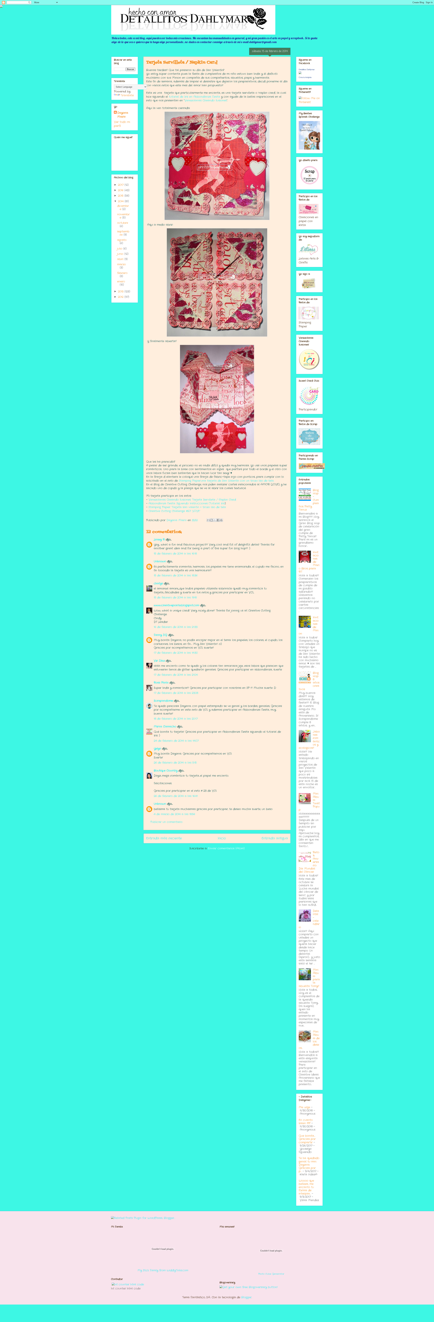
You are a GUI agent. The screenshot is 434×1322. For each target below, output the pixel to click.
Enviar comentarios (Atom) (226, 848)
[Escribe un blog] (211, 520)
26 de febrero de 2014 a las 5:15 (175, 763)
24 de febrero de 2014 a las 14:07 (176, 741)
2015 (121, 196)
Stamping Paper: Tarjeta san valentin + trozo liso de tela (187, 507)
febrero (122, 273)
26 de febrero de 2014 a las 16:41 (176, 796)
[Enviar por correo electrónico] (208, 520)
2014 (121, 201)
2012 (121, 297)
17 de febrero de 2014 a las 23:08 (176, 693)
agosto (121, 240)
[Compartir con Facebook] (218, 520)
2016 (121, 190)
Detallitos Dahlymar (307, 69)
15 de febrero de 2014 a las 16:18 (175, 554)
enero (121, 281)
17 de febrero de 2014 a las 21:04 (176, 675)
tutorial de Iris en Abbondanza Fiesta (194, 97)
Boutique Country (165, 771)
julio (120, 249)
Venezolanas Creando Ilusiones (205, 100)
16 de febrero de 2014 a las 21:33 (176, 627)
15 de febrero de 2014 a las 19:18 (175, 597)
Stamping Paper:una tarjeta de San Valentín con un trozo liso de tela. (226, 481)
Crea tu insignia (305, 77)
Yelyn (157, 749)
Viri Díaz (159, 661)
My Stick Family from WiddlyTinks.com (162, 1270)
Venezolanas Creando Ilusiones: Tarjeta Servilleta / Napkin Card (192, 500)
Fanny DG (160, 635)
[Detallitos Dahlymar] (300, 73)
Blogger (246, 1297)
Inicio (222, 838)
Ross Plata (161, 683)
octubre (122, 223)
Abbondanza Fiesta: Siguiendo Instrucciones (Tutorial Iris (187, 503)
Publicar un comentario (166, 822)
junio (120, 254)
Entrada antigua (275, 838)
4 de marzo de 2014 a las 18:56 (174, 814)
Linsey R (159, 539)
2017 (121, 185)
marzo (121, 264)
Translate (127, 95)
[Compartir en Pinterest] (221, 520)
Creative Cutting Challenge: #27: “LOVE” (174, 511)
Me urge (304, 1107)
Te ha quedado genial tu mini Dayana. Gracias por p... (309, 1164)
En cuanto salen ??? (306, 1121)
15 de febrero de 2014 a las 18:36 (176, 575)
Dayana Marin (122, 115)
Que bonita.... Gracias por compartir (307, 1139)
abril (120, 259)
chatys (158, 583)
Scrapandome (163, 701)
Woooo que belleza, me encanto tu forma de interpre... (306, 1187)
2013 (121, 291)
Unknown (160, 561)
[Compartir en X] (214, 520)
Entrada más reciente (164, 838)
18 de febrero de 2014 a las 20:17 (176, 719)
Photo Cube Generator (271, 1274)
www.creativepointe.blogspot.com (176, 605)
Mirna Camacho (165, 726)
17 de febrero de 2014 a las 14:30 (176, 653)
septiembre (123, 233)
